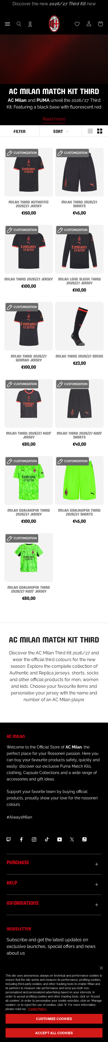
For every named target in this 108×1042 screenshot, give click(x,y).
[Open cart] (100, 23)
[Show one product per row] (90, 131)
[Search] (19, 24)
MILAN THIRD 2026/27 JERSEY (28, 279)
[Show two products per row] (99, 131)
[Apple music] (84, 839)
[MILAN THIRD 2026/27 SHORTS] (79, 172)
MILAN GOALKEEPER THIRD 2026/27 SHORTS (79, 512)
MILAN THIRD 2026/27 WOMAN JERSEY (29, 358)
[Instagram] (34, 839)
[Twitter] (72, 839)
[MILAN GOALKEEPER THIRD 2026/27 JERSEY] (28, 480)
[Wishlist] (77, 23)
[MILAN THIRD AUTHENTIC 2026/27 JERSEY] (28, 172)
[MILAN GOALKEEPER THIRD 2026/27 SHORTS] (79, 480)
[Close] (101, 968)
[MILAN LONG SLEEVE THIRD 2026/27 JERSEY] (79, 249)
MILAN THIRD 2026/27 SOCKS (79, 356)
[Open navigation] (7, 23)
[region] (54, 1001)
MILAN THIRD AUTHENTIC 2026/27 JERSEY (29, 203)
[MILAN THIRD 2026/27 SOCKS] (79, 326)
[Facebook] (21, 839)
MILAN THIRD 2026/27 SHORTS (79, 203)
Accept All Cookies (54, 1032)
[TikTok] (47, 839)
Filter (19, 131)
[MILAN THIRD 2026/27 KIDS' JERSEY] (28, 403)
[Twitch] (8, 839)
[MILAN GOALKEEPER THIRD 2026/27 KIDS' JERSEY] (28, 557)
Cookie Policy (37, 1009)
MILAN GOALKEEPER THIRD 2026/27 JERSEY (28, 512)
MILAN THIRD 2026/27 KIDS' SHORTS (79, 435)
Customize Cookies (54, 1018)
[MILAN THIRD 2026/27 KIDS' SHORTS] (79, 403)
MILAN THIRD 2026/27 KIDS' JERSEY (28, 435)
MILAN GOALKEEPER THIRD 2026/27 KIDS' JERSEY (28, 589)
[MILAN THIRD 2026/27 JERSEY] (28, 249)
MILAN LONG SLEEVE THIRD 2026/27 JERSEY (79, 281)
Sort (58, 131)
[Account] (88, 24)
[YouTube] (59, 839)
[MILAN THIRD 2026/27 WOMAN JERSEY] (28, 326)
